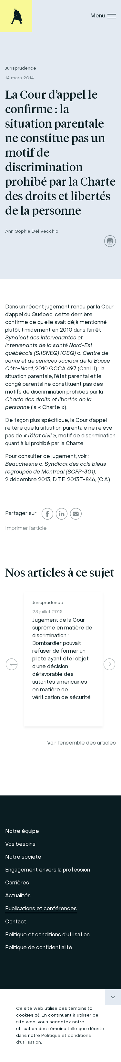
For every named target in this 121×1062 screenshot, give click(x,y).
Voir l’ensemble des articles (81, 743)
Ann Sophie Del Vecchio (31, 231)
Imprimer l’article (26, 528)
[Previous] (11, 664)
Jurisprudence (20, 68)
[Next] (109, 664)
